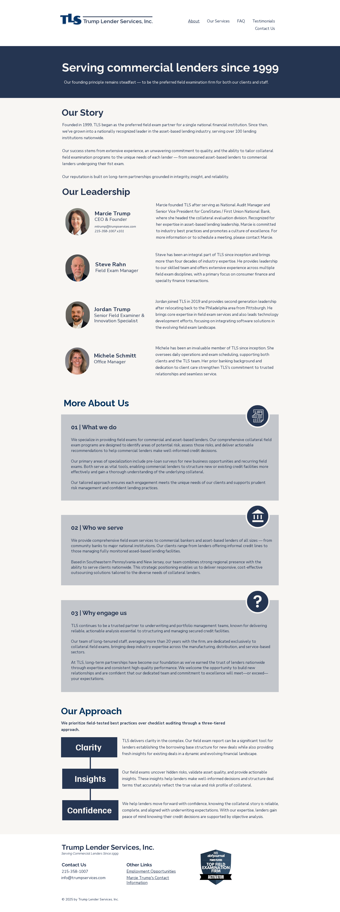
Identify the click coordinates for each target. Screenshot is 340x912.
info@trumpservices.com (83, 878)
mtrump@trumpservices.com (115, 226)
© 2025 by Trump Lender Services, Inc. (90, 899)
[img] (70, 24)
